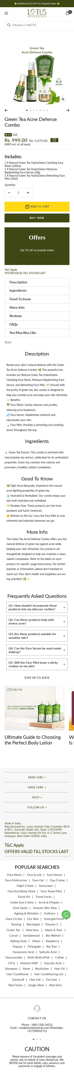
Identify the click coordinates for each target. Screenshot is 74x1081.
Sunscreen (46, 885)
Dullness (49, 913)
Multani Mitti (29, 963)
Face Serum (54, 874)
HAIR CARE (35, 787)
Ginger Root (36, 985)
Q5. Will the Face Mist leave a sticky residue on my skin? (33, 664)
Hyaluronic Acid (23, 952)
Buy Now (37, 218)
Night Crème (25, 885)
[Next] (67, 110)
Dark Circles (14, 918)
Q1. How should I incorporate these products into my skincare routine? (33, 607)
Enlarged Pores (54, 918)
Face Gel (38, 880)
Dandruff (18, 979)
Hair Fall (35, 979)
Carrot (13, 935)
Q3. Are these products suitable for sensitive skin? (32, 635)
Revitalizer (42, 968)
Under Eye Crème (21, 902)
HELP (35, 797)
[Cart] (67, 13)
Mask (26, 968)
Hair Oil (59, 968)
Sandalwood (31, 935)
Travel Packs (43, 896)
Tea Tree (51, 946)
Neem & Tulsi (54, 930)
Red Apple (33, 924)
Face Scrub (34, 874)
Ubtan (36, 941)
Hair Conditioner (17, 974)
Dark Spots (20, 908)
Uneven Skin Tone (45, 908)
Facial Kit (24, 896)
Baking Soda (18, 941)
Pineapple (34, 946)
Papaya (17, 946)
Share (8, 342)
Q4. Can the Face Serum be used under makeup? (35, 650)
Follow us (35, 807)
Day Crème (57, 880)
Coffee (59, 957)
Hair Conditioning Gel (48, 974)
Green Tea (14, 930)
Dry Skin (33, 918)
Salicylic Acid (48, 952)
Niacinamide (14, 957)
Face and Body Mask (21, 891)
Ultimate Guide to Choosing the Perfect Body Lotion (33, 739)
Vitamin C (51, 924)
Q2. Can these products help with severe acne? (31, 621)
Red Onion (16, 985)
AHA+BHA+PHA (38, 957)
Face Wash (14, 874)
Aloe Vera (32, 930)
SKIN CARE (35, 777)
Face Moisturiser (16, 880)
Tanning (16, 924)
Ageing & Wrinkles (26, 913)
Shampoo (11, 968)
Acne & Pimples (49, 902)
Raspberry (52, 941)
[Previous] (6, 110)
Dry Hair (51, 979)
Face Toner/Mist (51, 891)
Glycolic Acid (52, 963)
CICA (11, 963)
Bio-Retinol (53, 935)
